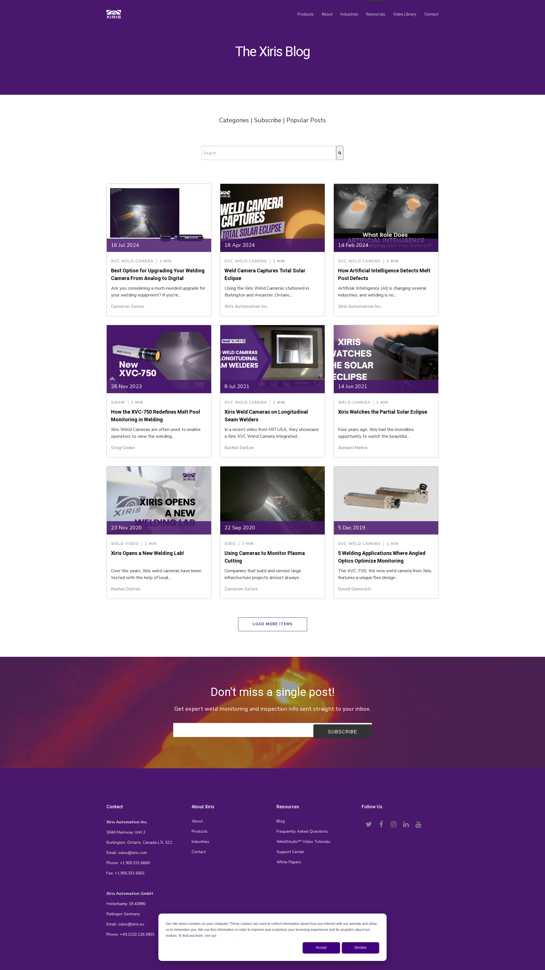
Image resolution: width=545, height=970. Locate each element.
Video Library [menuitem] (404, 14)
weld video (125, 544)
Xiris (230, 544)
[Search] (339, 153)
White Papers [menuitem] (288, 862)
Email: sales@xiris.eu (125, 924)
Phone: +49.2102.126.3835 (130, 934)
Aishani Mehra (353, 448)
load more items (273, 624)
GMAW (118, 402)
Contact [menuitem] (431, 14)
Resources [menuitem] (375, 14)
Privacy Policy (227, 936)
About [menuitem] (327, 14)
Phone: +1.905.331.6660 (128, 863)
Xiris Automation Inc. (246, 306)
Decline (360, 948)
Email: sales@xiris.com (126, 852)
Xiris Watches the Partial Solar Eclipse (382, 412)
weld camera (354, 402)
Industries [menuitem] (349, 14)
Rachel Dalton (239, 448)
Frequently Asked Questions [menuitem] (302, 831)
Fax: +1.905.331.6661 (125, 873)
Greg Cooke (123, 448)
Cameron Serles (127, 306)
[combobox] (269, 153)
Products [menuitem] (305, 14)
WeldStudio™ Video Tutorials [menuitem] (303, 841)
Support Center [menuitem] (290, 852)
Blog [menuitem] (280, 821)
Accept (321, 948)
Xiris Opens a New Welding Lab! (147, 553)
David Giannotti (354, 589)
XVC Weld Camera (132, 261)
